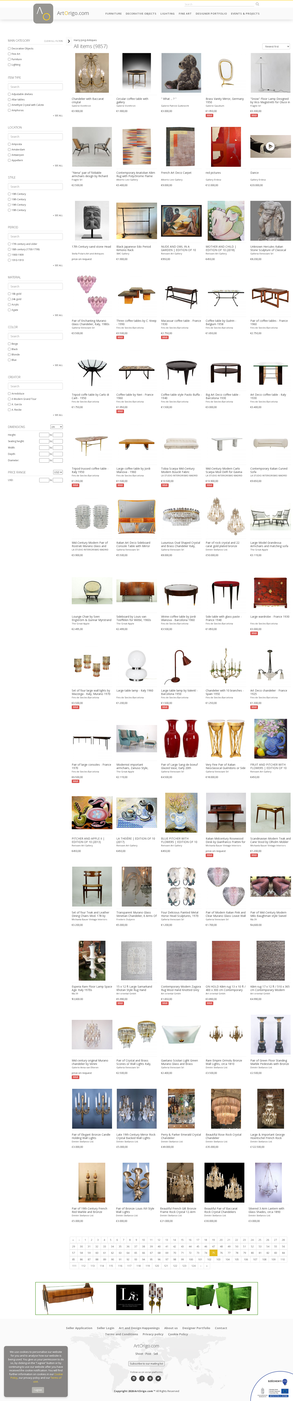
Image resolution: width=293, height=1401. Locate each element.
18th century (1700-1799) (25, 249)
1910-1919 (18, 260)
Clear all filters (53, 40)
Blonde (16, 354)
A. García (17, 404)
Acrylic (15, 304)
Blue (14, 360)
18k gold (16, 293)
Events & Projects (245, 13)
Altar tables (18, 99)
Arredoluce (18, 393)
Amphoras (18, 110)
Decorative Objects (141, 13)
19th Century (19, 194)
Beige (15, 343)
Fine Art (185, 13)
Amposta (17, 144)
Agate (15, 310)
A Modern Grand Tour (24, 399)
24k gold (16, 299)
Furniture (113, 13)
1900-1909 (18, 254)
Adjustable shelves (22, 94)
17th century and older (24, 244)
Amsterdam (18, 149)
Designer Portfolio (211, 13)
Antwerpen (18, 155)
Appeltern (17, 160)
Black (15, 349)
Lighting (167, 13)
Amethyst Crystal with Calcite (28, 105)
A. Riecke (17, 409)
